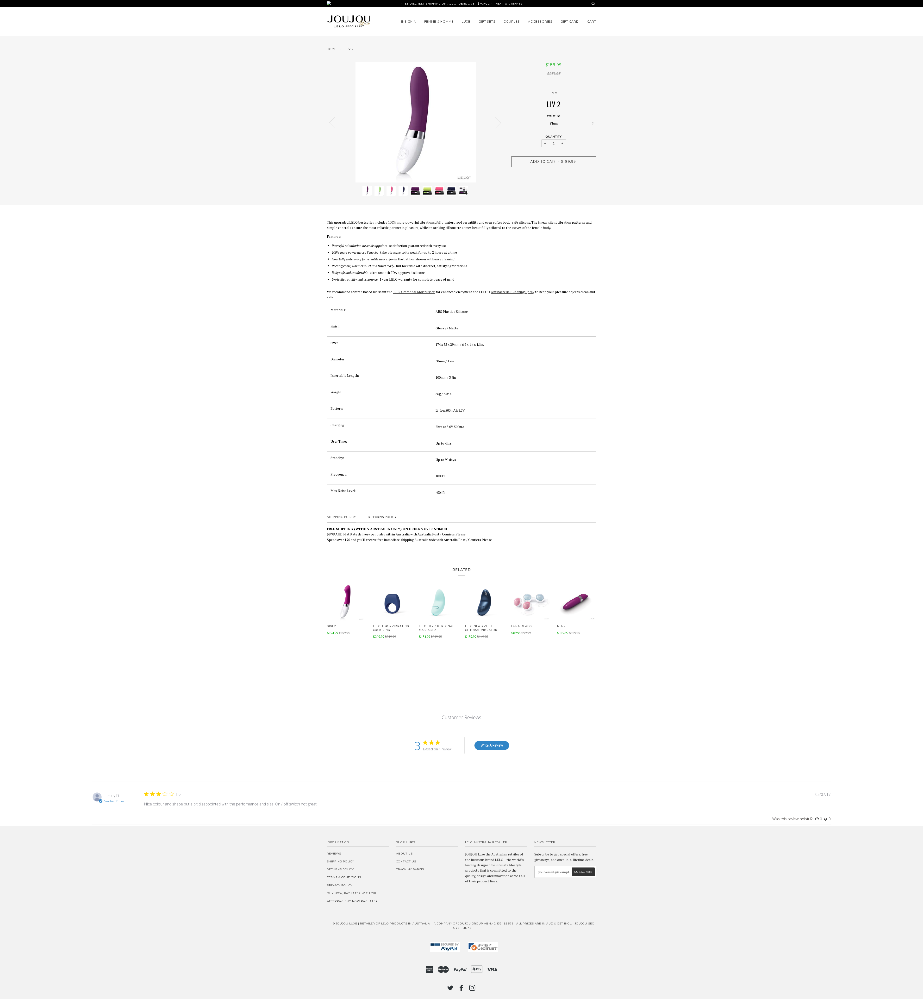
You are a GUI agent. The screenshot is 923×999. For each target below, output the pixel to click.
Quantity (554, 136)
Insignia (408, 21)
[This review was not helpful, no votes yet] (825, 819)
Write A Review (492, 745)
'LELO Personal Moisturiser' (414, 291)
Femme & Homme (439, 21)
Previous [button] (335, 122)
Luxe (466, 21)
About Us (404, 853)
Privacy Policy (339, 885)
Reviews (334, 853)
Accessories (540, 21)
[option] (415, 122)
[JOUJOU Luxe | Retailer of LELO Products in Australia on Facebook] (461, 989)
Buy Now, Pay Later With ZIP (351, 893)
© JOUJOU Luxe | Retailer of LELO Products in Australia (381, 923)
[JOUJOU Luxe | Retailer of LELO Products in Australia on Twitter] (450, 989)
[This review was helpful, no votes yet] (817, 819)
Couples (512, 21)
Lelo (553, 93)
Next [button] (495, 122)
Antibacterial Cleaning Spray (512, 291)
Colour (553, 116)
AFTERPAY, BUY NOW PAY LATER (352, 901)
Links (467, 928)
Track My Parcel (410, 869)
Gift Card (570, 21)
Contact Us (406, 861)
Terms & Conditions (344, 877)
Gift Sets (487, 21)
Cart (591, 21)
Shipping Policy (340, 861)
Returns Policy (340, 869)
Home (331, 49)
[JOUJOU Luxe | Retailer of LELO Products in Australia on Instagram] (472, 989)
